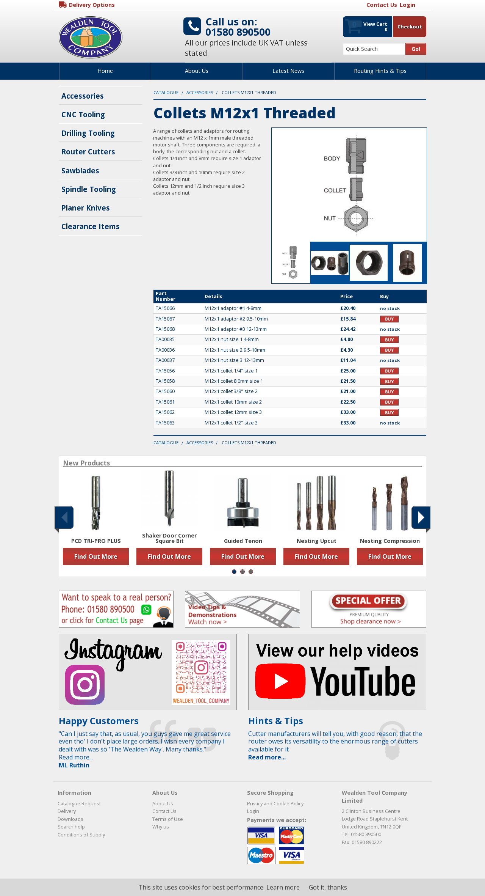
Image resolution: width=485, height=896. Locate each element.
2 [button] (242, 571)
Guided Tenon (243, 541)
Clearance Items (90, 226)
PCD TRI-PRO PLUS (96, 541)
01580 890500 (238, 32)
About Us (196, 70)
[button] (64, 517)
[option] (96, 520)
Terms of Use (167, 819)
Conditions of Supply (81, 834)
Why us (160, 826)
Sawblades (80, 170)
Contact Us (164, 811)
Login (253, 811)
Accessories (82, 96)
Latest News (288, 70)
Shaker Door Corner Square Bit (169, 538)
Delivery (67, 811)
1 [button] (234, 571)
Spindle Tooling (88, 189)
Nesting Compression (390, 541)
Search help (71, 826)
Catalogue (165, 92)
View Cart (369, 26)
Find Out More (95, 556)
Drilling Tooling (88, 133)
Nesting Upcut (316, 541)
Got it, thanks (328, 887)
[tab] (290, 263)
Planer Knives (85, 207)
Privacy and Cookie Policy (275, 803)
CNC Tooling (83, 114)
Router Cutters (88, 151)
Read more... (267, 757)
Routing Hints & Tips (380, 70)
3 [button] (251, 571)
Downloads (70, 819)
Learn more (283, 887)
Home (105, 70)
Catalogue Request (79, 803)
